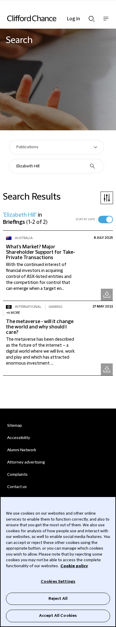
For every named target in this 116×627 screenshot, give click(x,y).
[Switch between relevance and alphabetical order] (105, 219)
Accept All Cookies (58, 615)
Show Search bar (92, 17)
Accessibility (18, 437)
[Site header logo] (49, 18)
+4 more (13, 313)
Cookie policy (74, 566)
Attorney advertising (26, 462)
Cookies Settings (58, 581)
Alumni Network (21, 450)
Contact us (17, 486)
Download (107, 295)
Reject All (58, 598)
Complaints (17, 474)
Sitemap (14, 425)
